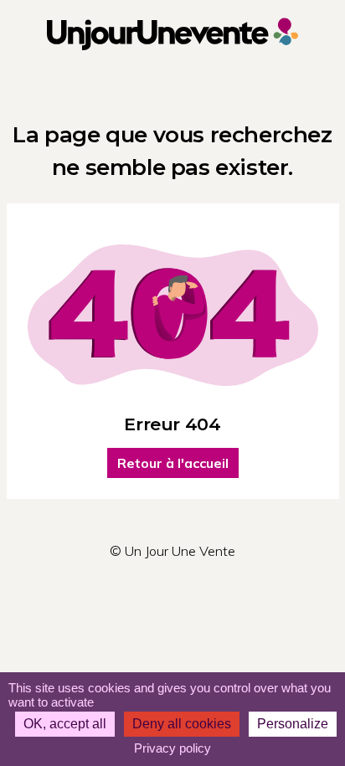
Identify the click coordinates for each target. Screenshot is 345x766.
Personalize (292, 724)
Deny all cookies (181, 724)
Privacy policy (172, 748)
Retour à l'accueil (173, 463)
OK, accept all (64, 724)
